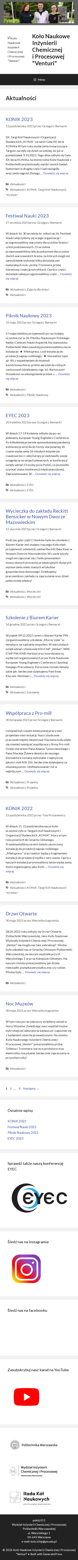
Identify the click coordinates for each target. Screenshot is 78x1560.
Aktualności (18, 184)
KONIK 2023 (19, 119)
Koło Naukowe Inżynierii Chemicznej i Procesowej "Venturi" (51, 49)
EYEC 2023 (18, 415)
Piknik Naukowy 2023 (29, 315)
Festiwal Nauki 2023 (27, 215)
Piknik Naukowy (37, 395)
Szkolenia (33, 692)
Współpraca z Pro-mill (28, 713)
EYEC (30, 484)
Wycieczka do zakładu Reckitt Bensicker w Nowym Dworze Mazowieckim (37, 516)
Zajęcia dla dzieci (38, 289)
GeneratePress (52, 1554)
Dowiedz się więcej (55, 173)
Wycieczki (34, 591)
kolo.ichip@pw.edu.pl (44, 1541)
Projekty (32, 782)
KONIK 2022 (19, 808)
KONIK (32, 189)
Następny (31, 1088)
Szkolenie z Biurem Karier (32, 617)
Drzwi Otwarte (21, 913)
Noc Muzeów (19, 1003)
